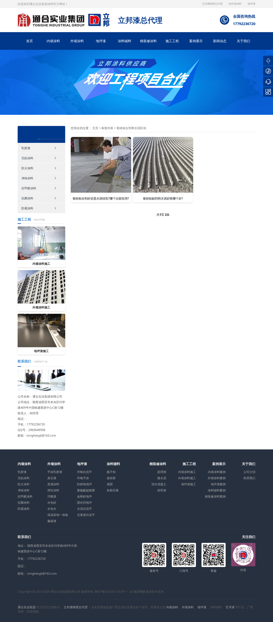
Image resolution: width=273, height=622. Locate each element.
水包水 (51, 509)
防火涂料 (27, 168)
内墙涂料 (53, 41)
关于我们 (243, 41)
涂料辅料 (124, 41)
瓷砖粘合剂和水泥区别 (131, 128)
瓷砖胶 (111, 478)
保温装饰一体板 (57, 515)
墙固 (110, 484)
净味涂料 (27, 178)
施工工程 (172, 41)
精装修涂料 (148, 41)
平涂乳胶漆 (54, 472)
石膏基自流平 (86, 515)
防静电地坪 (84, 484)
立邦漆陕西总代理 (212, 3)
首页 (29, 41)
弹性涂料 (53, 490)
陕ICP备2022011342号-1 (111, 591)
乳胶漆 (25, 148)
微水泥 (161, 478)
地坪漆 (101, 41)
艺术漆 (230, 607)
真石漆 (51, 478)
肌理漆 (161, 472)
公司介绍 (249, 472)
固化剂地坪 (84, 502)
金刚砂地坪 (84, 496)
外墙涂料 (77, 41)
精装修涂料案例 (215, 496)
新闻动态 (219, 41)
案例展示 (196, 41)
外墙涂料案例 (217, 478)
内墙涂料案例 (217, 472)
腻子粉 (111, 472)
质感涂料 (53, 484)
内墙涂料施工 (187, 472)
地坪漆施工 (188, 484)
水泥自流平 (84, 509)
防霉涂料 (27, 208)
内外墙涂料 (235, 3)
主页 (95, 128)
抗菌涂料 (27, 198)
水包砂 (51, 502)
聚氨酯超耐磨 (86, 490)
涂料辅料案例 (217, 490)
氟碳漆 (51, 521)
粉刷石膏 (113, 490)
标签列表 (107, 128)
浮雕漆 (51, 496)
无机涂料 (27, 158)
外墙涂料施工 (187, 478)
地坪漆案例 (218, 484)
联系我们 (249, 478)
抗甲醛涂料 (28, 188)
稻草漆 (161, 490)
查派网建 (139, 591)
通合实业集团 (26, 607)
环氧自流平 (84, 472)
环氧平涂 (83, 478)
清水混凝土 (158, 484)
